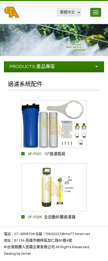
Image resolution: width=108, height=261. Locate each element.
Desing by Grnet (17, 253)
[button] (103, 29)
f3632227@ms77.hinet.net (68, 234)
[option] (54, 124)
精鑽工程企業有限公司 (32, 15)
